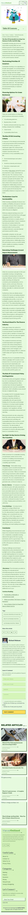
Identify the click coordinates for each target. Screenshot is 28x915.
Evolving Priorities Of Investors (12, 614)
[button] (25, 3)
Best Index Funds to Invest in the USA (12, 768)
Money (5, 879)
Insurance (5, 877)
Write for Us (6, 861)
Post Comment (9, 712)
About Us (5, 856)
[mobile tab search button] (21, 3)
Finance (7, 34)
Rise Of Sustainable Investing (11, 618)
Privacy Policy (7, 863)
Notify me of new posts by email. (13, 706)
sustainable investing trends (11, 623)
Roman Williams (7, 796)
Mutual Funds (6, 882)
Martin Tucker (6, 771)
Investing (11, 34)
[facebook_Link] (4, 845)
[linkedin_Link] (8, 845)
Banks (4, 348)
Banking (5, 872)
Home (3, 34)
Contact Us (6, 859)
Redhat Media (21, 907)
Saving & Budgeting (8, 884)
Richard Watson (14, 640)
